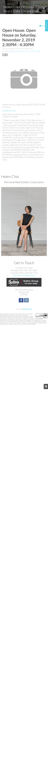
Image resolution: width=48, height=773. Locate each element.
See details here (9, 110)
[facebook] (21, 300)
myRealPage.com (27, 309)
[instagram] (26, 300)
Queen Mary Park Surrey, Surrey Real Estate (25, 51)
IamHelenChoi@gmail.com (24, 275)
